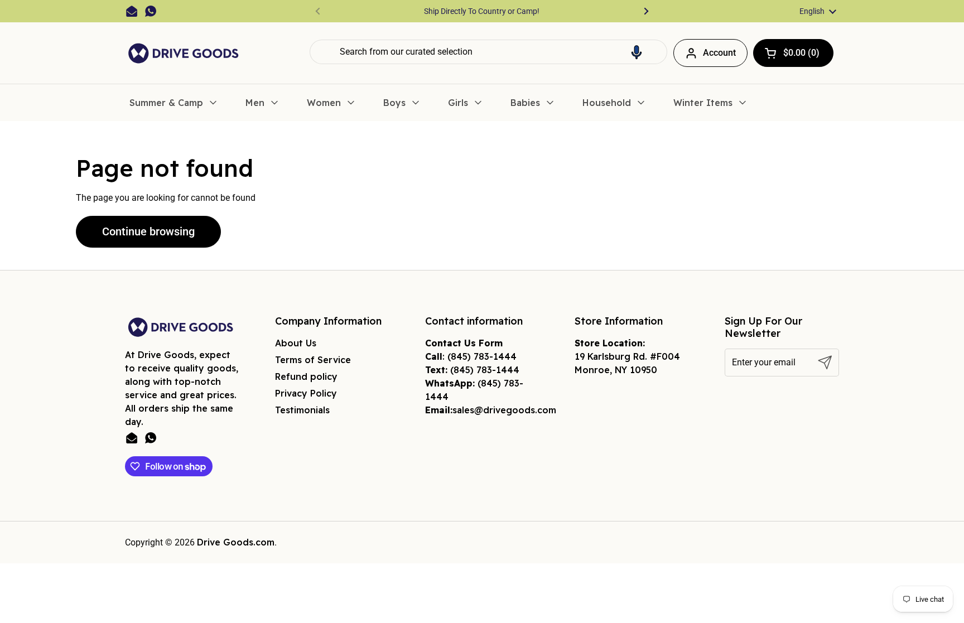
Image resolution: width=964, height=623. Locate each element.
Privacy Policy (306, 393)
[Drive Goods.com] (183, 53)
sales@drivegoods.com (504, 410)
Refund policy (306, 376)
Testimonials (302, 410)
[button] (636, 52)
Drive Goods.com (235, 542)
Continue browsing (148, 231)
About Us (295, 343)
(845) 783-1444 (482, 356)
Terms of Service (313, 359)
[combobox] (488, 52)
